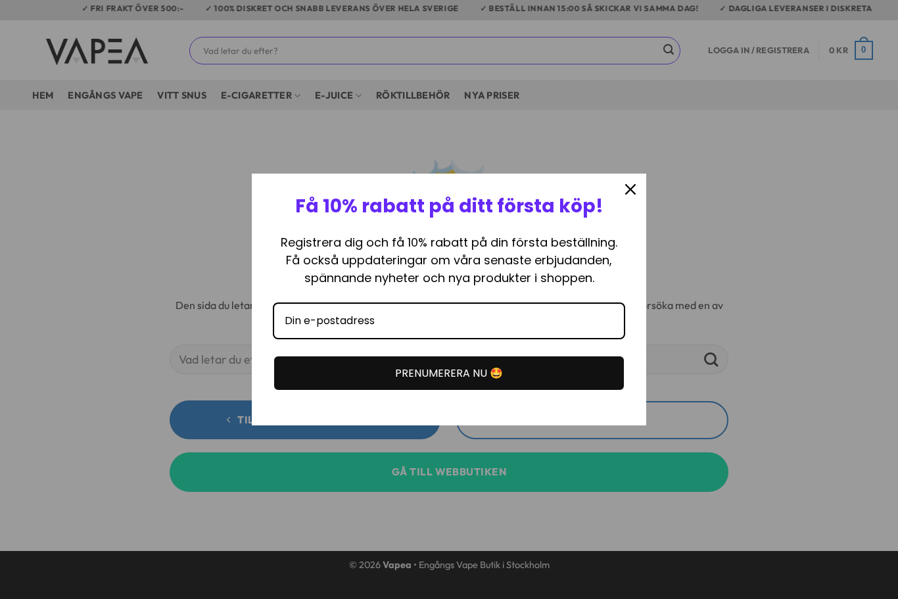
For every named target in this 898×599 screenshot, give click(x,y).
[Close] (630, 189)
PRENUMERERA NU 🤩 (449, 373)
